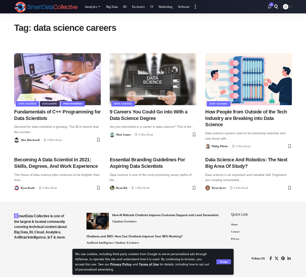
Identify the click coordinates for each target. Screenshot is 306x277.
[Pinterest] (283, 258)
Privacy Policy (121, 264)
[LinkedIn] (289, 258)
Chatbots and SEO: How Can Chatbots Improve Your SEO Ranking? (134, 236)
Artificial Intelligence (100, 242)
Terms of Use (149, 264)
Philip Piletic (220, 146)
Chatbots (117, 221)
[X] (277, 258)
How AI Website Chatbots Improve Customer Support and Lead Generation (165, 215)
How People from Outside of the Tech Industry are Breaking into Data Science (246, 118)
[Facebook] (270, 258)
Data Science (27, 103)
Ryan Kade (28, 188)
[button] (223, 261)
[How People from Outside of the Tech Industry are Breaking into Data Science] (248, 79)
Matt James (123, 134)
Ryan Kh (121, 188)
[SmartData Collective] (46, 6)
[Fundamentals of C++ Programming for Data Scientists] (57, 79)
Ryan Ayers (219, 188)
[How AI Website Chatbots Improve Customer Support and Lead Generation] (97, 221)
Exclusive (50, 103)
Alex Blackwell (30, 140)
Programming (72, 103)
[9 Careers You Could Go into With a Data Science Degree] (153, 79)
